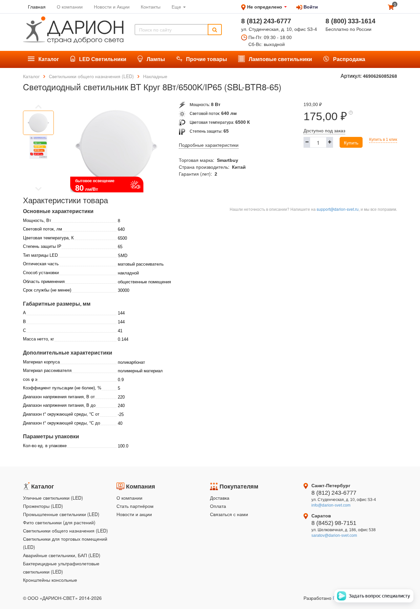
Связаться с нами (229, 514)
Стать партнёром (135, 506)
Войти (310, 6)
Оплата (218, 506)
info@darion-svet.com (330, 505)
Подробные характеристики (209, 145)
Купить (351, 142)
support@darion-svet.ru (338, 209)
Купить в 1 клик (383, 139)
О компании (129, 497)
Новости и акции (134, 514)
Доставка (219, 497)
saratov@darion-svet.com (334, 535)
